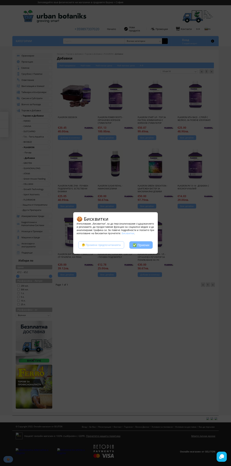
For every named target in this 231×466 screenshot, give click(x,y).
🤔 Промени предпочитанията (101, 245)
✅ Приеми (141, 245)
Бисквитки (128, 233)
